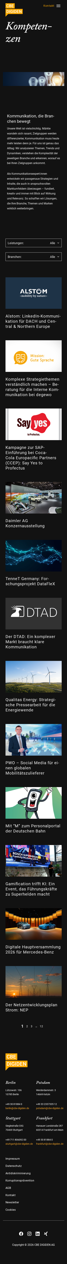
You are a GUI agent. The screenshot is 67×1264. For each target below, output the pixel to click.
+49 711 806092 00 (15, 1139)
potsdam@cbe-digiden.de (49, 1108)
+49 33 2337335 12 (46, 1104)
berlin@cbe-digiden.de (17, 1108)
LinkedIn (38, 1232)
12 (41, 1026)
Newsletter (12, 1202)
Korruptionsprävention (19, 1180)
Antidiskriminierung (18, 1173)
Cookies (10, 1209)
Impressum (12, 1158)
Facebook (21, 1232)
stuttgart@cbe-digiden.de (19, 1143)
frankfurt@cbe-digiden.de (49, 1143)
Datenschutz (13, 1166)
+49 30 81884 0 (13, 1104)
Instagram (29, 1232)
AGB (8, 1188)
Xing (46, 1232)
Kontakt (10, 1195)
